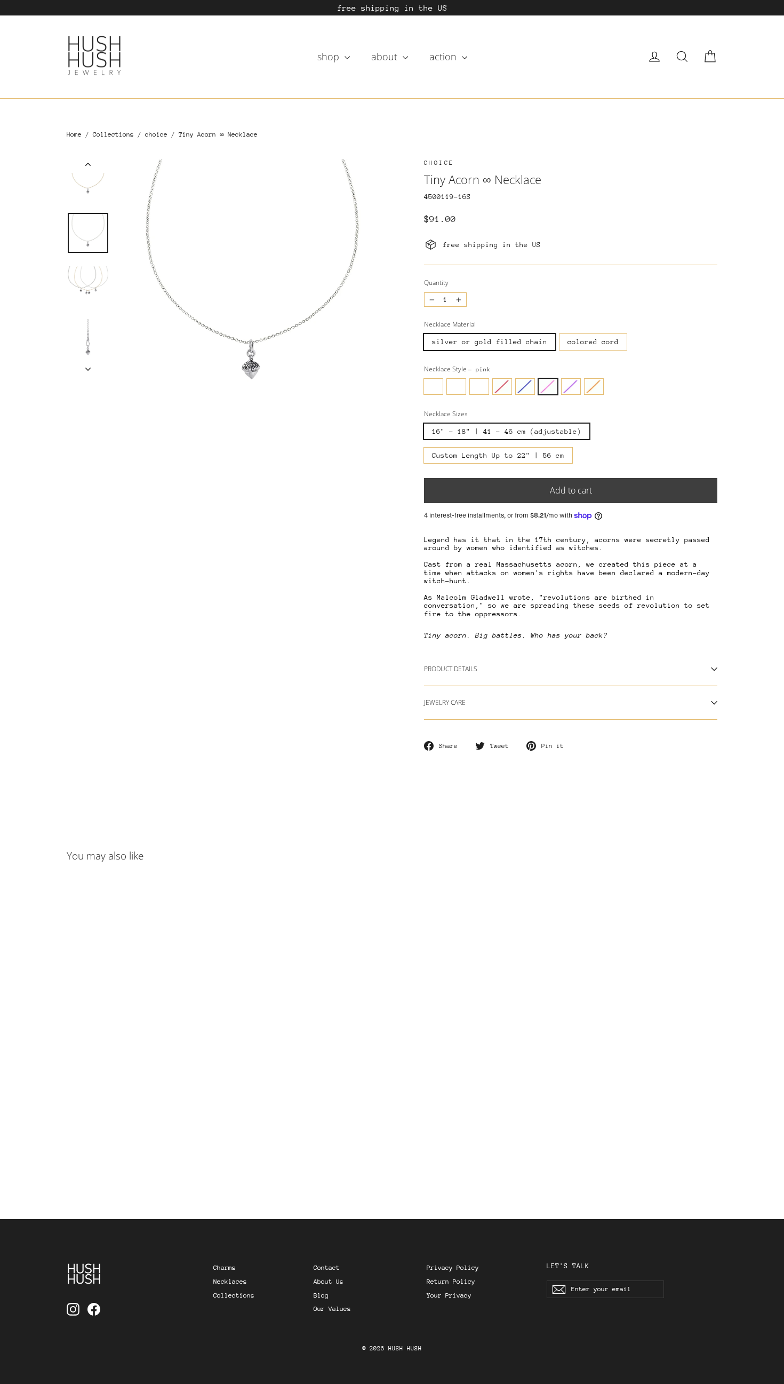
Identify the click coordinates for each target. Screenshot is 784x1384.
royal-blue (525, 386)
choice (156, 134)
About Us (328, 1281)
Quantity (436, 283)
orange (594, 386)
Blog (321, 1295)
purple (571, 386)
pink (548, 386)
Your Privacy (449, 1295)
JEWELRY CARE (445, 702)
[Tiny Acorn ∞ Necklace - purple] (153, 1137)
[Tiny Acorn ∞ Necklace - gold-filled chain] (100, 1137)
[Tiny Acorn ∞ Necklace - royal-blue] (126, 1137)
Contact (327, 1267)
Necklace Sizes (446, 414)
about (385, 56)
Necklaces (230, 1281)
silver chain (433, 386)
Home (74, 134)
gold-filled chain (479, 386)
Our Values (332, 1309)
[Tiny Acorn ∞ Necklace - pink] (140, 1137)
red (502, 386)
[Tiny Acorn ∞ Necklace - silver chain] (73, 1137)
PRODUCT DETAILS (450, 668)
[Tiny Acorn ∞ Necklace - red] (113, 1137)
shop (329, 56)
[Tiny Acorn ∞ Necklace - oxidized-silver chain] (86, 1137)
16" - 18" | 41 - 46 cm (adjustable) (506, 431)
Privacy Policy (453, 1267)
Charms (224, 1267)
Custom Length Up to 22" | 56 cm (498, 455)
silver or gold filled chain (489, 342)
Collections (113, 134)
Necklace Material (450, 324)
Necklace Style (457, 369)
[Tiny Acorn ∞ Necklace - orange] (166, 1137)
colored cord (593, 342)
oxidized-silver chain (456, 386)
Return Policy (451, 1281)
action (444, 56)
